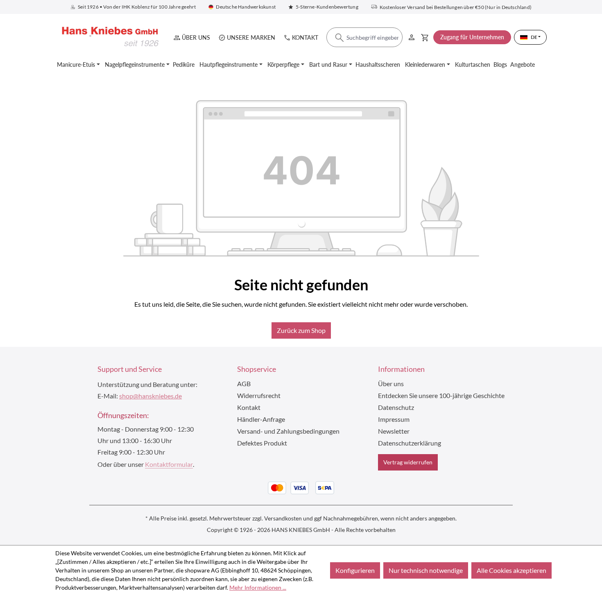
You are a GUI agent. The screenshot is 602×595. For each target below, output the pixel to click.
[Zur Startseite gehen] (108, 37)
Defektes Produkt (262, 443)
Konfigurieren (355, 570)
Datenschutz (396, 407)
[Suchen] (339, 38)
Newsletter (394, 431)
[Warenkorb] (424, 37)
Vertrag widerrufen (407, 462)
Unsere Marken (251, 37)
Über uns (196, 37)
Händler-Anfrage (261, 419)
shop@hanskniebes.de (150, 396)
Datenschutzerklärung (409, 443)
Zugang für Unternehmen (472, 37)
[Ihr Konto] (411, 36)
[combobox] (364, 38)
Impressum (394, 419)
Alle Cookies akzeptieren (511, 570)
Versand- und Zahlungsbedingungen (288, 431)
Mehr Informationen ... (257, 587)
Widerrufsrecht (259, 395)
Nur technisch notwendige (426, 570)
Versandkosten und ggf (293, 518)
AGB (244, 383)
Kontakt (305, 37)
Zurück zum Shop (301, 330)
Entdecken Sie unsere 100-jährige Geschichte (441, 395)
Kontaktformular (169, 464)
